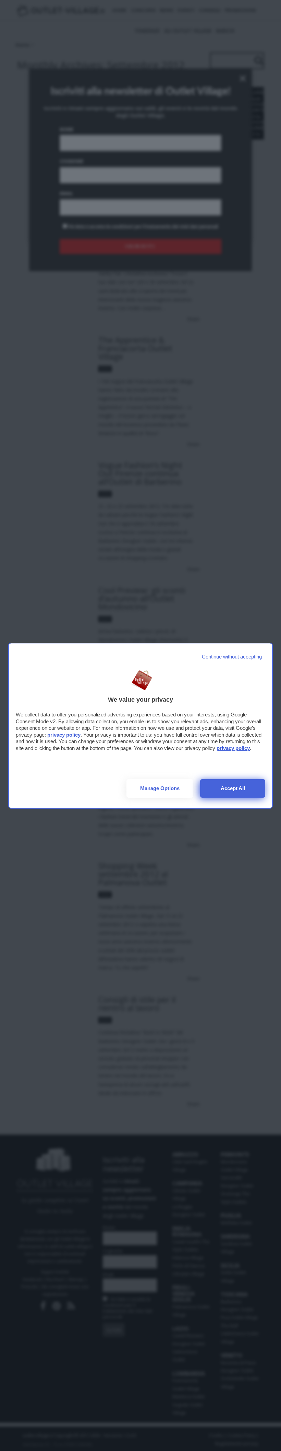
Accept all (233, 788)
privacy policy (64, 735)
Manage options (160, 788)
